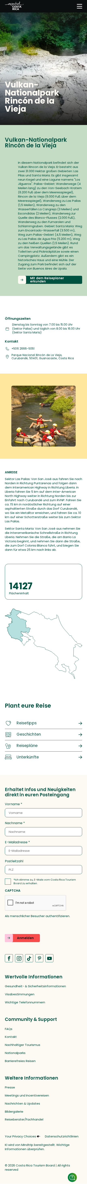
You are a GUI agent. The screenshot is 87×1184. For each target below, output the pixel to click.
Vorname (12, 804)
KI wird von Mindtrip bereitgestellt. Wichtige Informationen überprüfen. (37, 1147)
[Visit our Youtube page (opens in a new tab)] (49, 958)
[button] (50, 280)
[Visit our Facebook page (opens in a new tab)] (9, 958)
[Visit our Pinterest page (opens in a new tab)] (39, 958)
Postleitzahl (14, 861)
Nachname (13, 823)
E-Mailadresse (16, 842)
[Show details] (72, 1177)
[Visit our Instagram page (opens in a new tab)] (19, 958)
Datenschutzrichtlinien (62, 1136)
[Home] (14, 6)
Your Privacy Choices (20, 1136)
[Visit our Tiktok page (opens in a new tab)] (29, 958)
